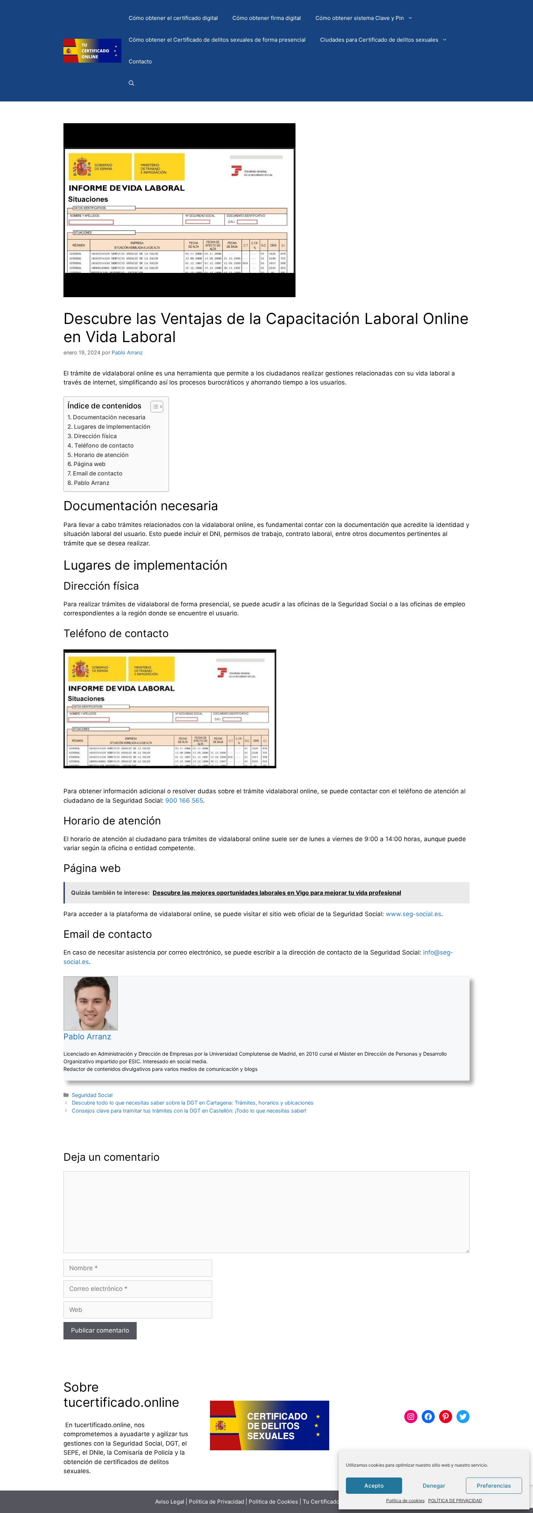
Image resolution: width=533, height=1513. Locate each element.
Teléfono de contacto (104, 445)
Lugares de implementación (112, 426)
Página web (90, 463)
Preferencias (494, 1485)
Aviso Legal (169, 1501)
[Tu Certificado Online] (92, 50)
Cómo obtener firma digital (266, 17)
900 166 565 (184, 800)
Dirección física (95, 436)
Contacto (140, 61)
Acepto (374, 1485)
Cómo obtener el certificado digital (173, 17)
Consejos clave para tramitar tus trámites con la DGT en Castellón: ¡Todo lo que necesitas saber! (189, 1110)
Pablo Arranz (92, 482)
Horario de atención (101, 454)
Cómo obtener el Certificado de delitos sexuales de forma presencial (217, 39)
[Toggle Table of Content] (153, 406)
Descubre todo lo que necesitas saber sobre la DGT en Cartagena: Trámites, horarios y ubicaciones (193, 1103)
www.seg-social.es (413, 914)
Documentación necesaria (109, 417)
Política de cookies (405, 1500)
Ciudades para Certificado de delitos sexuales (379, 39)
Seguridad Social (92, 1095)
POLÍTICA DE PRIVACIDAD (455, 1500)
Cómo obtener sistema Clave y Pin (359, 17)
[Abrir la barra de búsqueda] (131, 83)
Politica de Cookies (273, 1501)
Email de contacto (98, 473)
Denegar (434, 1485)
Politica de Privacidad (216, 1501)
